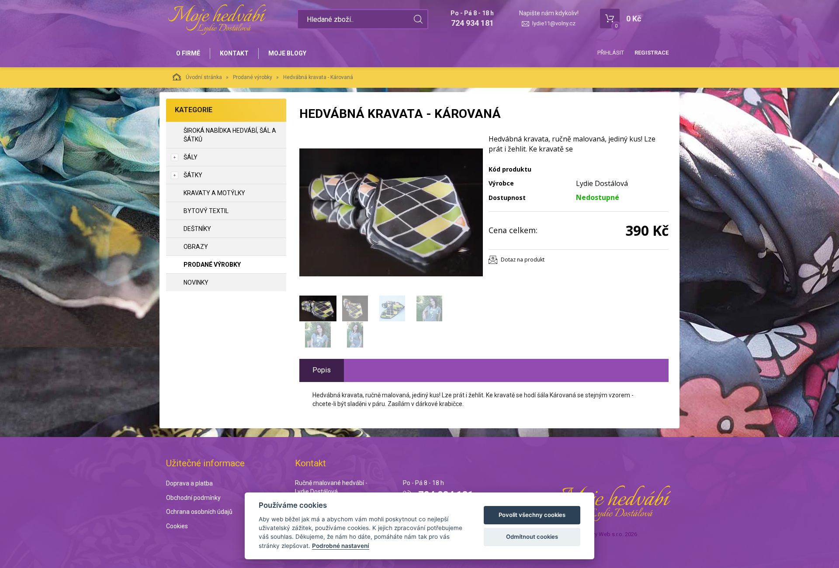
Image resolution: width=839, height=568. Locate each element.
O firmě (188, 53)
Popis (321, 370)
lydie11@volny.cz (554, 23)
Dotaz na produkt (522, 259)
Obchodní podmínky (193, 497)
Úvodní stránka (204, 77)
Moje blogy (287, 53)
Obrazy (196, 246)
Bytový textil (206, 210)
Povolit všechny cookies (532, 514)
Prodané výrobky (252, 77)
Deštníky (197, 228)
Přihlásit (610, 52)
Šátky (193, 175)
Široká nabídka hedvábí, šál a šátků (230, 135)
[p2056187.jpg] (391, 212)
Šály (191, 157)
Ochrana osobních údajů (199, 511)
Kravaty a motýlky (214, 192)
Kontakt (234, 53)
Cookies (177, 526)
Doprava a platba (189, 483)
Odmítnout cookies (532, 536)
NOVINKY (196, 282)
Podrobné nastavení (340, 545)
